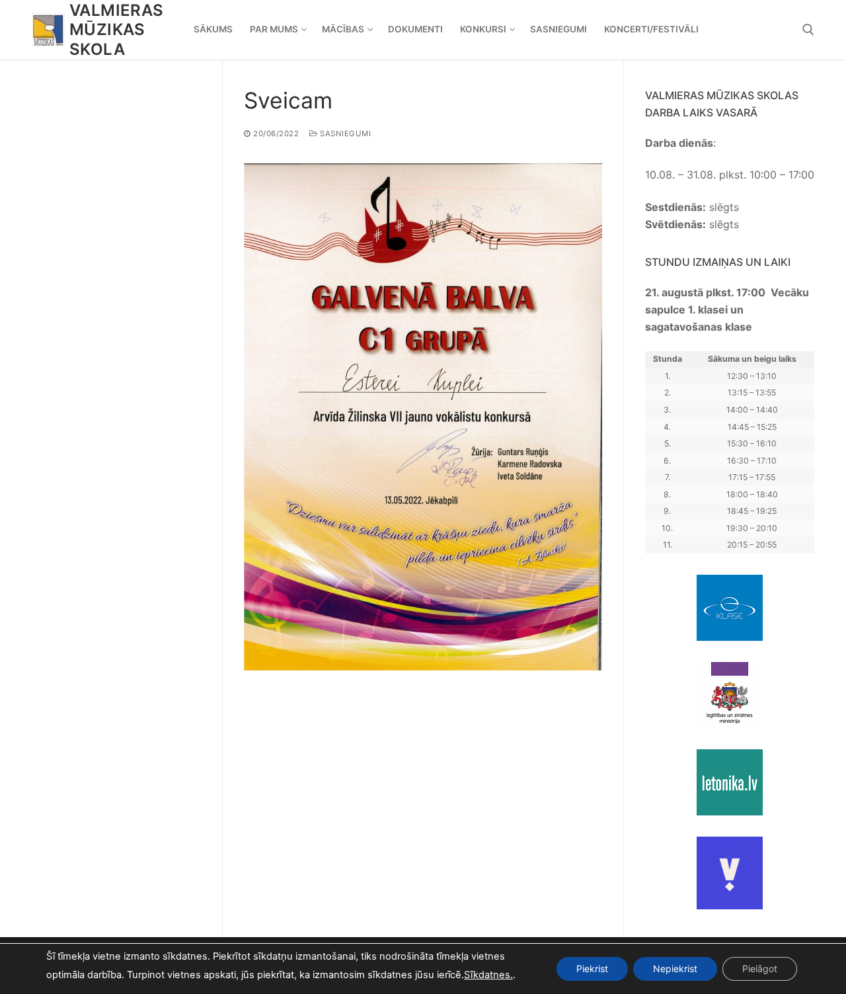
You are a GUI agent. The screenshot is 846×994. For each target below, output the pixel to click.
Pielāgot (759, 968)
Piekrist (592, 968)
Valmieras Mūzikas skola (116, 29)
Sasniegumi (344, 133)
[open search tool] (808, 30)
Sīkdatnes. (488, 975)
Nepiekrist (675, 968)
